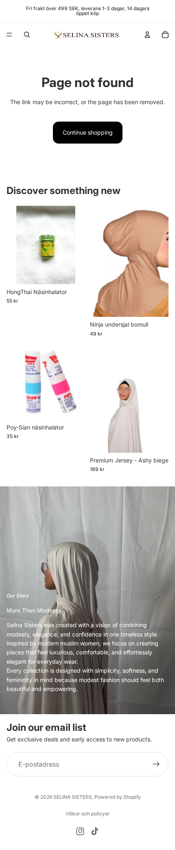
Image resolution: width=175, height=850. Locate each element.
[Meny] (9, 34)
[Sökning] (27, 35)
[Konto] (147, 35)
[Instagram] (80, 831)
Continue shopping (88, 132)
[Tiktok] (95, 831)
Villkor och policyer (88, 814)
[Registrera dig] (156, 764)
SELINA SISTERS (72, 797)
